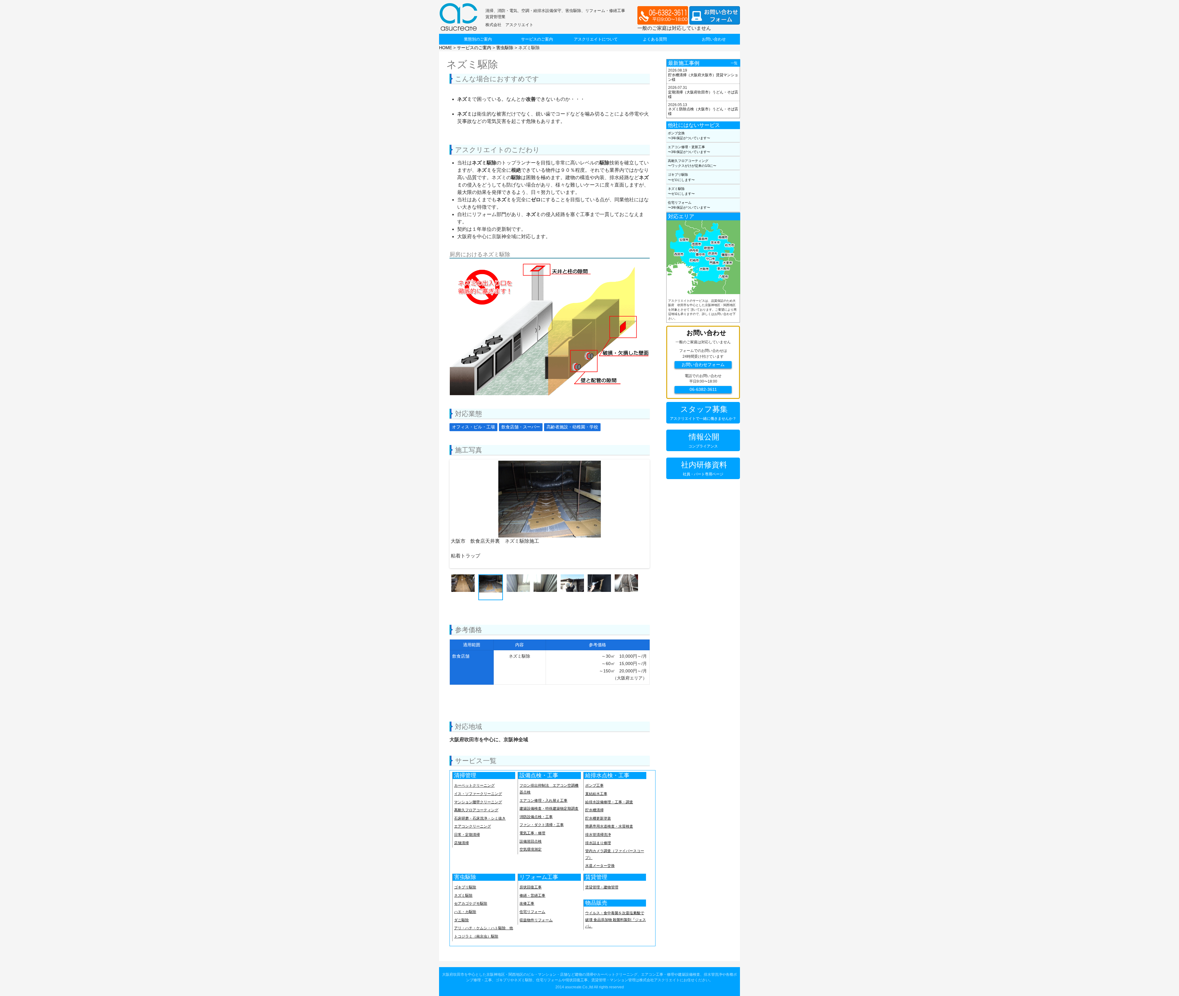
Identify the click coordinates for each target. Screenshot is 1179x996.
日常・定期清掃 (467, 835)
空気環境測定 (530, 849)
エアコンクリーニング (472, 826)
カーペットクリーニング (474, 785)
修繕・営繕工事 (532, 895)
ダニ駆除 (461, 920)
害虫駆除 (504, 47)
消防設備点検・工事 (536, 817)
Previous (443, 488)
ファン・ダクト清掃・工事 (541, 825)
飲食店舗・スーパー (520, 426)
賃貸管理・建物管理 (601, 887)
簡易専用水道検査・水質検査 (609, 826)
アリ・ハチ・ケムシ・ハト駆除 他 (483, 928)
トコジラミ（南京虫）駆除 (476, 936)
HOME (445, 47)
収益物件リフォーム (536, 920)
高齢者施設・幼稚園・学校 (572, 426)
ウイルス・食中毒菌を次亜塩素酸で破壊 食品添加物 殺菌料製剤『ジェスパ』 (615, 919)
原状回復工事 (530, 887)
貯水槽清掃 (594, 810)
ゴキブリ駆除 (465, 887)
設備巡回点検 (530, 841)
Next (656, 488)
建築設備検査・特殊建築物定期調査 (548, 808)
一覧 (734, 63)
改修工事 (526, 903)
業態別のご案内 (478, 39)
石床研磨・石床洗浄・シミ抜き (480, 818)
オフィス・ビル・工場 (473, 426)
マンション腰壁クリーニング (478, 802)
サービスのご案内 (537, 39)
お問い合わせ (714, 39)
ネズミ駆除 (463, 895)
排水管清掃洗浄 (598, 835)
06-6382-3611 (703, 389)
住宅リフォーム (532, 912)
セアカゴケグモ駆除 (470, 903)
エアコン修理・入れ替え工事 (543, 800)
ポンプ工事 (594, 785)
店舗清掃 (461, 843)
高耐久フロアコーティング (476, 810)
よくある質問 (655, 39)
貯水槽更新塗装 (598, 818)
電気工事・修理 (532, 833)
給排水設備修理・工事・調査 (609, 802)
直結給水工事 (596, 794)
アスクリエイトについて (596, 39)
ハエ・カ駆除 (465, 912)
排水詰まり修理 (598, 843)
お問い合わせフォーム (703, 364)
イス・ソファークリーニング (478, 794)
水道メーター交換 (600, 866)
